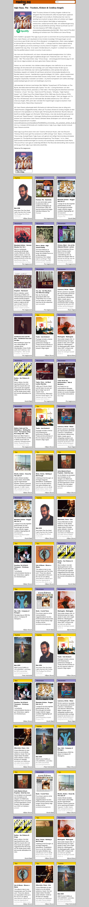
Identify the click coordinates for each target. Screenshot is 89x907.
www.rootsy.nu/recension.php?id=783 (46, 30)
